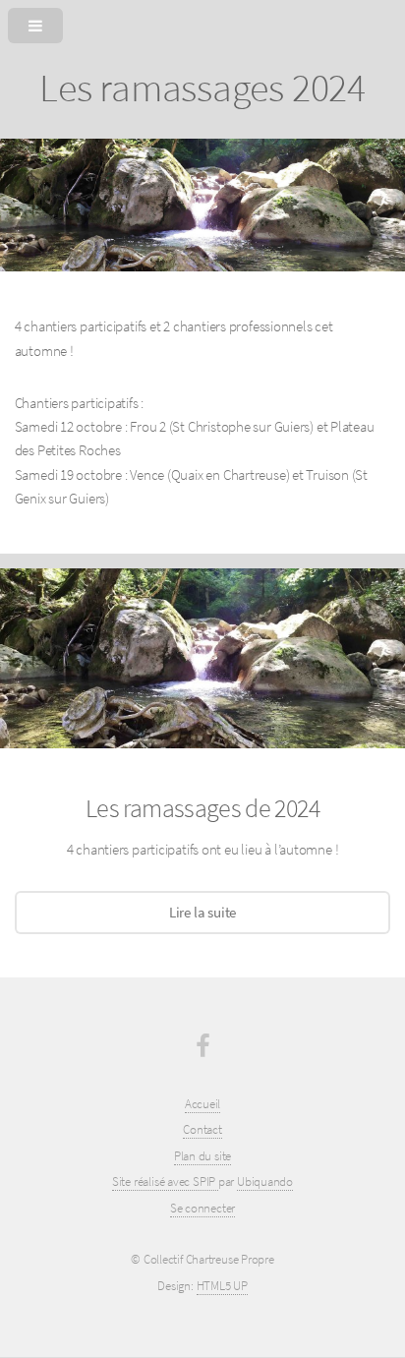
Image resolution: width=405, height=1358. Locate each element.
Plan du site (202, 1156)
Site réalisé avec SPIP (165, 1181)
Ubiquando (265, 1181)
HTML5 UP (222, 1285)
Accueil (202, 1103)
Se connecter (202, 1208)
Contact (202, 1129)
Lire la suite (202, 912)
